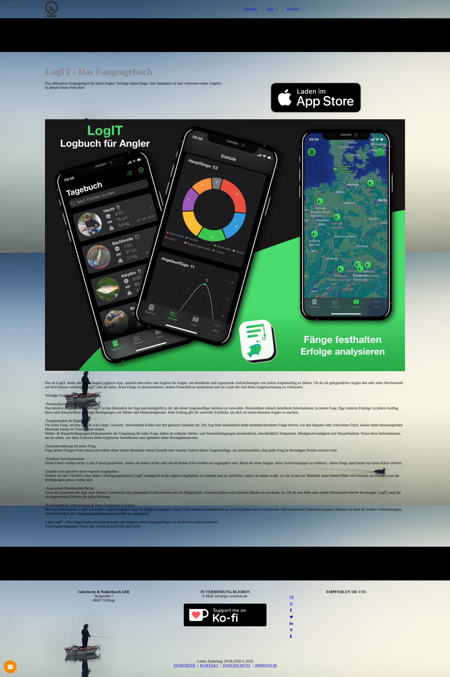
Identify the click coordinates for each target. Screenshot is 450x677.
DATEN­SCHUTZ (237, 665)
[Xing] (291, 630)
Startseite (250, 9)
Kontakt (293, 9)
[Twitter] (291, 617)
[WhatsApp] (291, 604)
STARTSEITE (184, 665)
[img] (86, 16)
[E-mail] (291, 597)
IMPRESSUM (266, 665)
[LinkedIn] (291, 623)
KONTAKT (209, 665)
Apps (270, 9)
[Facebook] (291, 610)
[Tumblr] (291, 637)
